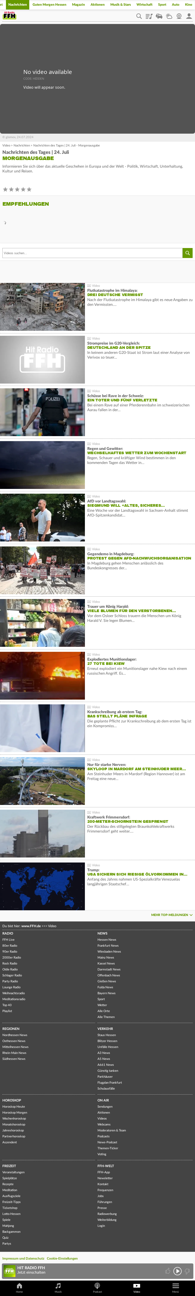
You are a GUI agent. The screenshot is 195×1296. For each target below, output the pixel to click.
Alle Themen (106, 1017)
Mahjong (8, 1226)
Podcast (97, 1292)
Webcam (179, 14)
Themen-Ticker (108, 1148)
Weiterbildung (107, 1220)
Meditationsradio (13, 999)
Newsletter (105, 1178)
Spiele (6, 1220)
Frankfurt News (108, 945)
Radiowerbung (107, 1214)
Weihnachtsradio (13, 993)
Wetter (169, 14)
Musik (58, 1292)
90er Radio (9, 951)
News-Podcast (107, 1142)
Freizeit (9, 1166)
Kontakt (103, 1184)
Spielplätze (9, 1178)
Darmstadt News (109, 969)
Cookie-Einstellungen (62, 1258)
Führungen (105, 1202)
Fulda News (105, 987)
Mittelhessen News (15, 1047)
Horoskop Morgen (14, 1112)
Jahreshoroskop (13, 1130)
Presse (102, 1208)
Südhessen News (13, 1059)
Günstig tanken (108, 1070)
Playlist (149, 14)
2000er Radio (11, 957)
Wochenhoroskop (14, 1118)
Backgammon (11, 1231)
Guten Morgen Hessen (49, 4)
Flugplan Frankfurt (110, 1082)
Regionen (11, 1029)
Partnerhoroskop (13, 1136)
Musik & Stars (120, 4)
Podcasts (104, 1136)
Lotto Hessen (11, 1214)
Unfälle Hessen (108, 1047)
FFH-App (104, 1172)
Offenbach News (109, 975)
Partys (6, 1243)
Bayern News (107, 993)
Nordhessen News (14, 1035)
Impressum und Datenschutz (23, 1258)
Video (6, 145)
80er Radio (9, 945)
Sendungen (105, 1106)
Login (101, 1226)
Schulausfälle (106, 1088)
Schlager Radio (12, 975)
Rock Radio (9, 963)
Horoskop (11, 1100)
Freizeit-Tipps (11, 1202)
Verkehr (105, 1029)
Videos (102, 1118)
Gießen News (107, 981)
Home (19, 1292)
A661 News (106, 1065)
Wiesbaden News (109, 951)
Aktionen (98, 4)
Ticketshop (9, 1208)
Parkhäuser (105, 1076)
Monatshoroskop (13, 1124)
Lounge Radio (11, 987)
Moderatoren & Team (112, 1130)
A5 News (104, 1059)
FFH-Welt (106, 1166)
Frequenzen (105, 1190)
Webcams (104, 1124)
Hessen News (107, 939)
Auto (175, 4)
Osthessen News (13, 1041)
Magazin (78, 4)
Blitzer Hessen (107, 1041)
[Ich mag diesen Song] (168, 1271)
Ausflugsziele (11, 1196)
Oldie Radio (10, 969)
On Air (103, 1100)
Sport (162, 4)
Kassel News (106, 963)
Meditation (9, 1190)
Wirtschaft (144, 4)
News (102, 933)
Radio (7, 933)
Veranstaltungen (13, 1172)
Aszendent (9, 1142)
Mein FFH (189, 14)
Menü (175, 1292)
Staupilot (159, 14)
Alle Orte (104, 1011)
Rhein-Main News (14, 1053)
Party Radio (10, 981)
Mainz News (106, 957)
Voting (102, 1154)
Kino (188, 4)
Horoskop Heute (13, 1106)
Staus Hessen (107, 1035)
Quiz (5, 1237)
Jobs (101, 1196)
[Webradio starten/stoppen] (177, 1271)
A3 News (104, 1053)
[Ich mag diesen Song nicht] (187, 1271)
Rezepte (8, 1184)
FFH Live (8, 939)
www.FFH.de (31, 926)
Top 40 (7, 1005)
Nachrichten (17, 4)
